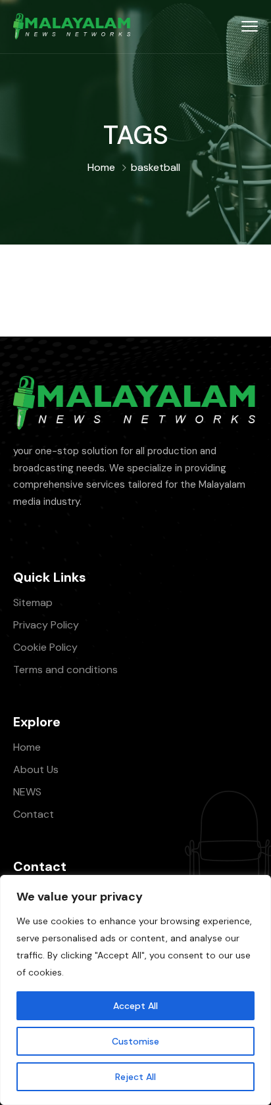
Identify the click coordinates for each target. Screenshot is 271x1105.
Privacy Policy (46, 625)
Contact (33, 814)
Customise (135, 1041)
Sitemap (33, 602)
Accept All (135, 1006)
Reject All (135, 1077)
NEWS (27, 792)
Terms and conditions (65, 669)
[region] (135, 990)
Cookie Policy (45, 647)
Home (101, 167)
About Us (36, 769)
